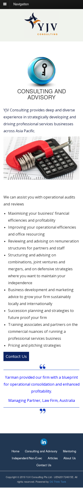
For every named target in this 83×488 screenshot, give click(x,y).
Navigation (21, 4)
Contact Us (16, 356)
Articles (53, 458)
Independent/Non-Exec (27, 458)
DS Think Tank (58, 481)
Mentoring (69, 451)
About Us (69, 458)
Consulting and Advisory (41, 451)
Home (15, 451)
